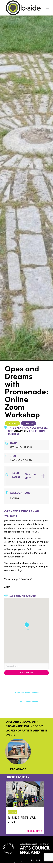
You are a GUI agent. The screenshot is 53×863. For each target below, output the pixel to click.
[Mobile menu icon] (47, 7)
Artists (12, 423)
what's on (21, 431)
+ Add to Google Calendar (27, 692)
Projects (28, 423)
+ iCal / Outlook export (27, 701)
